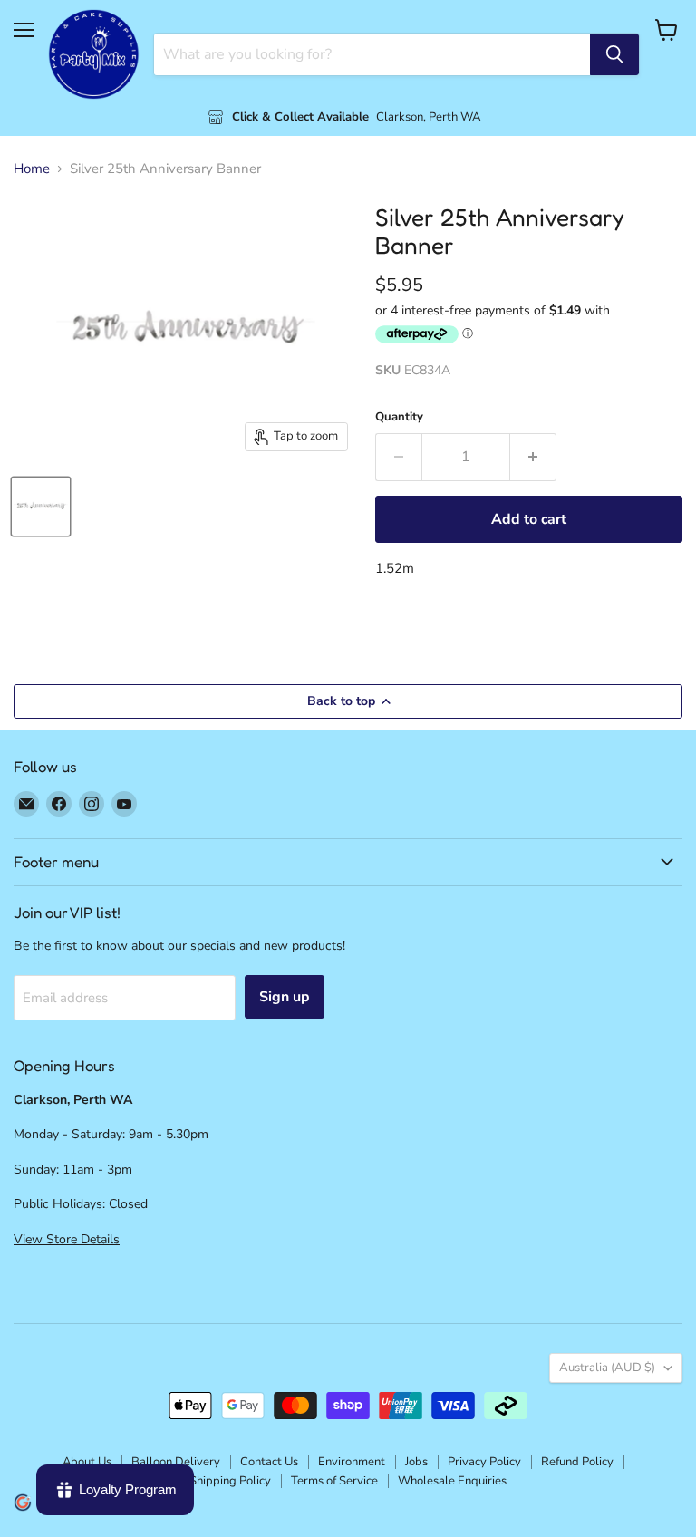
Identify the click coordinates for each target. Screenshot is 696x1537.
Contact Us (269, 1462)
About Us (87, 1462)
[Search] (614, 54)
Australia (607, 1367)
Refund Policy (577, 1462)
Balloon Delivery (175, 1462)
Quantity (399, 417)
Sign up (284, 997)
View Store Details (67, 1239)
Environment (351, 1462)
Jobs (416, 1462)
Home (32, 169)
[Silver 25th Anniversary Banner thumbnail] (41, 507)
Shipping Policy (230, 1481)
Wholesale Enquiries (452, 1481)
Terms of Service (334, 1481)
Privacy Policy (484, 1462)
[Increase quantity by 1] (533, 456)
